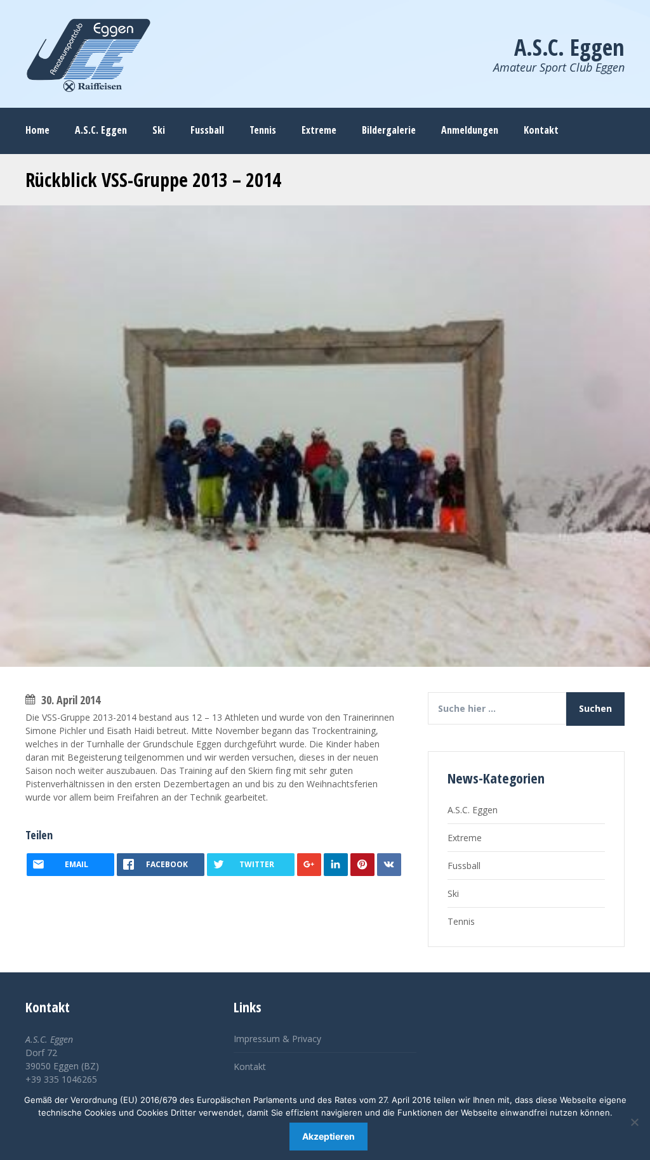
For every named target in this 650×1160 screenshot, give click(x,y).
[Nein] (634, 1122)
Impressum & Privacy (277, 1039)
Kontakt (250, 1066)
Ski (453, 893)
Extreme (465, 838)
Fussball (464, 866)
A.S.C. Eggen (473, 810)
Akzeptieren (328, 1136)
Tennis (461, 921)
